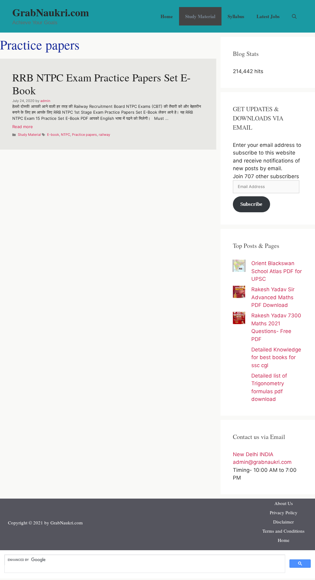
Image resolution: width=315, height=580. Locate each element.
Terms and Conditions (283, 531)
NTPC (65, 134)
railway (104, 134)
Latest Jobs (268, 16)
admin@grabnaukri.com (262, 462)
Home (167, 16)
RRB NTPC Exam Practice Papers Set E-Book (101, 83)
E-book (53, 134)
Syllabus (236, 16)
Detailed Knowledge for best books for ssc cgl (276, 357)
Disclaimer (283, 522)
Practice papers (84, 134)
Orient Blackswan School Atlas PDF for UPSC (276, 271)
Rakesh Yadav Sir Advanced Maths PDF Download (272, 297)
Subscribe (251, 204)
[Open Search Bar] (294, 16)
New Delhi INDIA (253, 454)
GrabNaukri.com (50, 12)
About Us (283, 503)
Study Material (200, 16)
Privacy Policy (283, 512)
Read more (22, 126)
